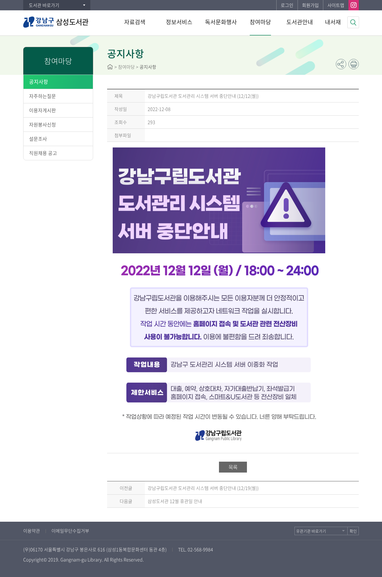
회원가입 (310, 5)
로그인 (287, 5)
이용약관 (31, 530)
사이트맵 (335, 5)
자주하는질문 (42, 95)
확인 (353, 531)
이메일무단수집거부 (70, 530)
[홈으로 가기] (110, 66)
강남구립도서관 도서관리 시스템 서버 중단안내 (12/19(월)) (203, 488)
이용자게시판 (42, 110)
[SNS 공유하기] (341, 64)
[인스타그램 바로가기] (353, 5)
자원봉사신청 (42, 124)
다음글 (126, 501)
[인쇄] (353, 64)
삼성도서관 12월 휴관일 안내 (175, 501)
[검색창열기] (353, 22)
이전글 (126, 488)
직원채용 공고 (43, 152)
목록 (232, 467)
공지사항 (38, 81)
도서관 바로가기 (44, 5)
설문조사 (38, 138)
